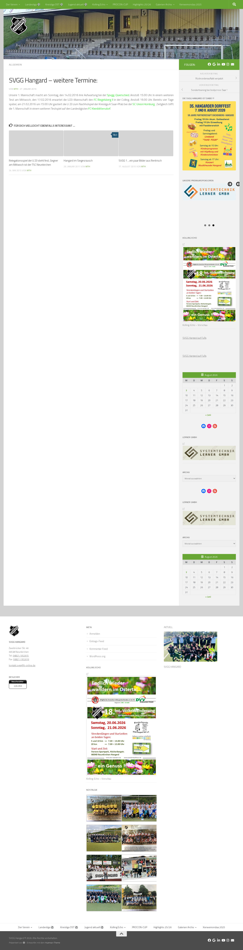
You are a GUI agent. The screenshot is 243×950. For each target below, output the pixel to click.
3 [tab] (213, 225)
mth (16, 89)
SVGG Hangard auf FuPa (194, 338)
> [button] (229, 184)
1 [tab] (205, 225)
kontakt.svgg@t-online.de (22, 665)
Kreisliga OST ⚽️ (54, 4)
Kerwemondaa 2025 (190, 4)
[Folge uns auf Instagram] (227, 64)
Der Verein (12, 4)
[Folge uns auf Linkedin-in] (218, 64)
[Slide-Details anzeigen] (209, 202)
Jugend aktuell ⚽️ (77, 4)
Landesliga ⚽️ (32, 4)
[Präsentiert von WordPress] (24, 943)
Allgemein (15, 64)
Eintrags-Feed (96, 641)
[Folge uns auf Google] (214, 64)
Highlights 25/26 (142, 4)
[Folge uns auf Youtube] (223, 64)
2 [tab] (209, 225)
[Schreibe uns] (232, 64)
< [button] (238, 184)
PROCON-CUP (120, 4)
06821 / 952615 (21, 655)
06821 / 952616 (21, 659)
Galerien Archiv (164, 4)
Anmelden (94, 633)
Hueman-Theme (52, 942)
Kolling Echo (98, 4)
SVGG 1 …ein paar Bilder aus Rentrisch (140, 161)
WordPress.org (97, 656)
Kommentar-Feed (98, 649)
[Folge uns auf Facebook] (209, 64)
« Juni (208, 415)
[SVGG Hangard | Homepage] (18, 26)
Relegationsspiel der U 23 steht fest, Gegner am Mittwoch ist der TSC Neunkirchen (33, 163)
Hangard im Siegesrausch (78, 161)
